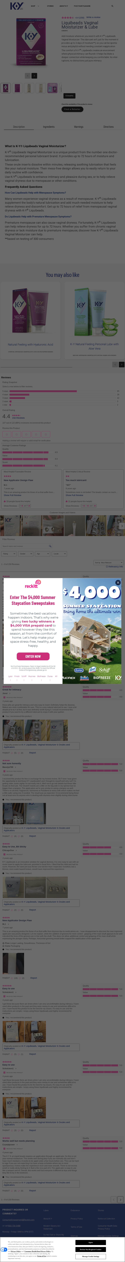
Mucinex (31, 676)
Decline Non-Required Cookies (90, 1249)
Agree (91, 1242)
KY (56, 676)
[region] (62, 1249)
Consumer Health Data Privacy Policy (37, 1251)
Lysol (10, 676)
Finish (17, 676)
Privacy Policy (16, 1251)
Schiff (23, 676)
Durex (50, 676)
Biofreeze (41, 676)
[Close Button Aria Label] (118, 582)
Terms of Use (41, 1256)
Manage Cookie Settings (90, 1256)
